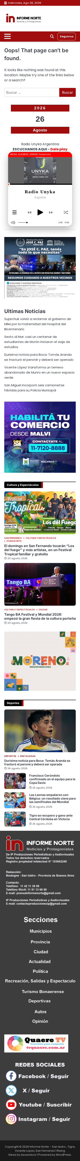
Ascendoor (28, 1155)
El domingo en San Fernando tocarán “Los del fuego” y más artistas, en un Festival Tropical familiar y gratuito (39, 550)
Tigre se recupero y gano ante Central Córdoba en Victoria (51, 817)
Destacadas (27, 756)
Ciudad (43, 610)
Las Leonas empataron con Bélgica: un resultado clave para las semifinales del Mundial (52, 798)
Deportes (10, 756)
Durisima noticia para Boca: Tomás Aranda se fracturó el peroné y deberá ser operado (37, 762)
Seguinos (66, 36)
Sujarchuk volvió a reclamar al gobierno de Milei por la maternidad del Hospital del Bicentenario (37, 324)
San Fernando (13, 538)
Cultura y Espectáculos (41, 538)
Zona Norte (13, 541)
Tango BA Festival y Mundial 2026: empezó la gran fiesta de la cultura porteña (40, 616)
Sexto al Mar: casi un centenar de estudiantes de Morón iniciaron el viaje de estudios (37, 341)
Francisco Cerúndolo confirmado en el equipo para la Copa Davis (52, 779)
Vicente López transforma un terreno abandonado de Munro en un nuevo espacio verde (39, 372)
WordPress (63, 1155)
